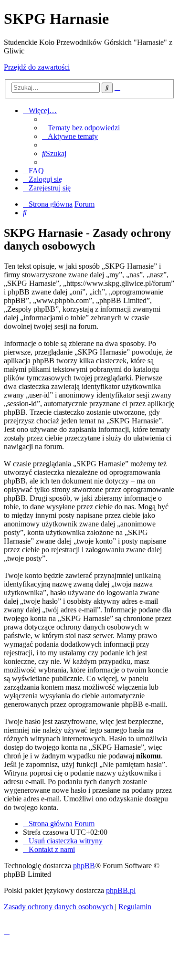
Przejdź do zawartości (37, 67)
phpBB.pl (121, 890)
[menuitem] (81, 128)
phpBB (84, 865)
